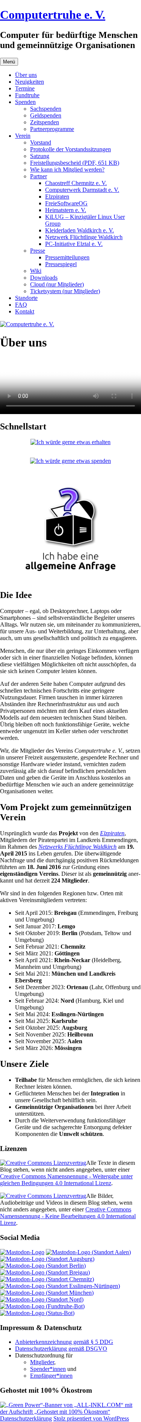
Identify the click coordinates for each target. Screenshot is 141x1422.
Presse (37, 250)
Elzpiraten (57, 196)
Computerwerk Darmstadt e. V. (82, 190)
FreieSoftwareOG (66, 203)
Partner (38, 176)
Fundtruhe (27, 95)
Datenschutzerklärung (26, 1418)
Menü (9, 62)
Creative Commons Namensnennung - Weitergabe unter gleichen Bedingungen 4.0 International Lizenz (66, 1179)
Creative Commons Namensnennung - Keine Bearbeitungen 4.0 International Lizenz (68, 1216)
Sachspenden (45, 108)
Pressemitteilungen (67, 257)
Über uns (26, 75)
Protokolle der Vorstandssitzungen (70, 149)
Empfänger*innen (51, 1375)
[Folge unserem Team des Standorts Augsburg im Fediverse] (47, 1259)
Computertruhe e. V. (52, 14)
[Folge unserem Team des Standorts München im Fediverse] (47, 1292)
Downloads (44, 277)
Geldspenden (45, 115)
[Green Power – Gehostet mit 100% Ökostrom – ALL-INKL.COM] (70, 1411)
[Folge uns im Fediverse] (22, 1252)
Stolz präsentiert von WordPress (91, 1418)
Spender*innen (48, 1369)
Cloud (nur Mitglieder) (57, 284)
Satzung (39, 156)
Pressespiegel (61, 264)
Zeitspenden (44, 122)
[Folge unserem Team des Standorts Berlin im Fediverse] (43, 1265)
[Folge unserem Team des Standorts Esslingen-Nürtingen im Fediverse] (60, 1286)
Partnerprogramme (52, 129)
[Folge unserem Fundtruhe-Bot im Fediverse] (42, 1306)
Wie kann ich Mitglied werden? (67, 169)
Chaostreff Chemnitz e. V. (76, 183)
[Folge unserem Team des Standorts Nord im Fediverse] (41, 1299)
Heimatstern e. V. (65, 210)
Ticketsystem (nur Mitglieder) (65, 291)
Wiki (35, 271)
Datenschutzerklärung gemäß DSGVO (61, 1348)
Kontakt (24, 311)
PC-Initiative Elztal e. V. (74, 244)
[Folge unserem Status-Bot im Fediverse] (37, 1313)
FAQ (21, 304)
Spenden (25, 102)
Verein (22, 136)
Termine (25, 88)
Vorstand (40, 142)
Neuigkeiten (29, 81)
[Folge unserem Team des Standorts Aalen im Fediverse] (88, 1252)
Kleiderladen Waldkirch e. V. (79, 230)
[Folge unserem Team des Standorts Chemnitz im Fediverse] (47, 1279)
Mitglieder (42, 1362)
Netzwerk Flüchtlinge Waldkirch (84, 237)
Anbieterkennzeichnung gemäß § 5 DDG (64, 1342)
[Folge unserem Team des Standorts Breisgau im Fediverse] (45, 1272)
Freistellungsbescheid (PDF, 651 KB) (74, 163)
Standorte (26, 298)
